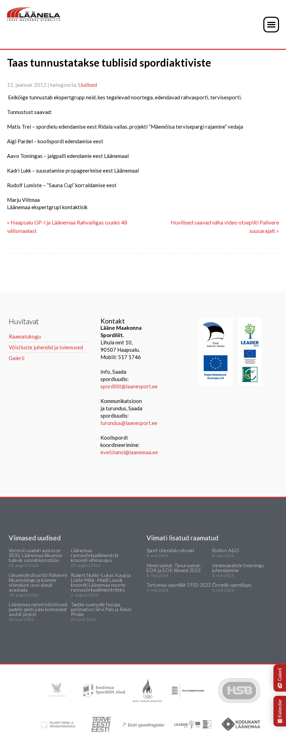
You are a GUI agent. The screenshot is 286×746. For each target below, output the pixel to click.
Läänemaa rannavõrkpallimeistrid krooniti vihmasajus (94, 555)
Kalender (280, 708)
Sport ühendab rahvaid (170, 550)
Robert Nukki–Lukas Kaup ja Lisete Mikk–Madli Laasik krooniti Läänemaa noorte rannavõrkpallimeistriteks (101, 582)
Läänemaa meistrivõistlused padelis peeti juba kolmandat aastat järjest (38, 609)
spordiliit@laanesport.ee (129, 386)
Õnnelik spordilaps (231, 585)
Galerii (280, 674)
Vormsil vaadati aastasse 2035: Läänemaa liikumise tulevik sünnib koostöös (35, 555)
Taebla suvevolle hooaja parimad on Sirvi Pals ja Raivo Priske (101, 609)
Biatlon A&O (225, 550)
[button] (271, 24)
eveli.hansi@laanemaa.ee (129, 452)
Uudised (87, 85)
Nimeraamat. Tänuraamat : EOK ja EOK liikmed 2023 (174, 567)
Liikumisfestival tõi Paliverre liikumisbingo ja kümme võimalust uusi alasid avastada (38, 582)
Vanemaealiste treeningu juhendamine (238, 567)
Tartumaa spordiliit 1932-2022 (178, 585)
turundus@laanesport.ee (129, 423)
